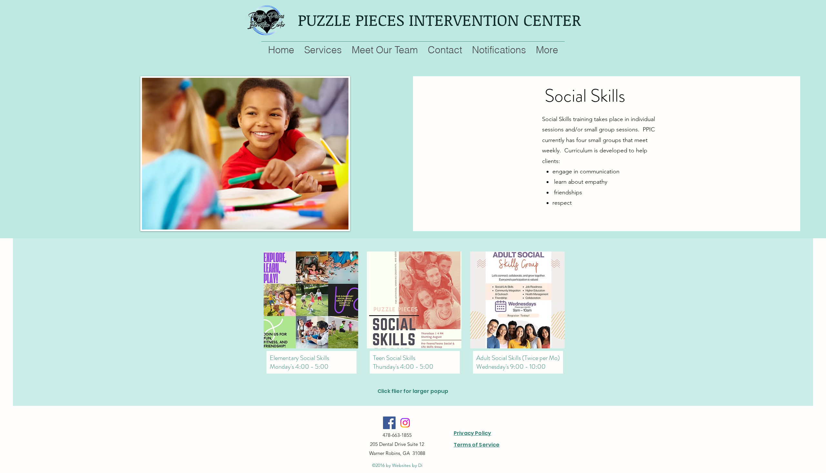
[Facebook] (389, 422)
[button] (312, 300)
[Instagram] (405, 422)
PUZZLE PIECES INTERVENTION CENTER (439, 19)
